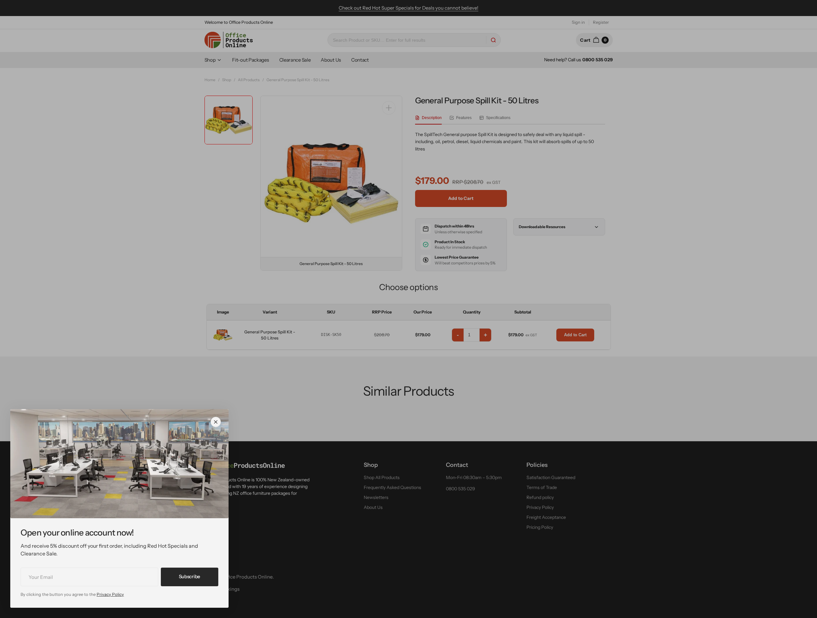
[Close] (216, 422)
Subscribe (189, 576)
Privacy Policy (110, 594)
